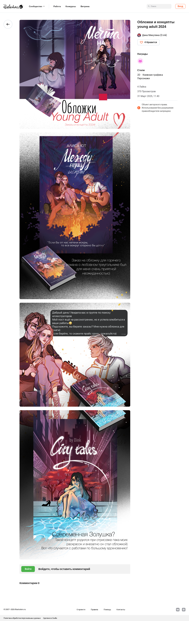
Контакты (121, 609)
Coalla (54, 618)
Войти (28, 569)
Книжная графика (153, 74)
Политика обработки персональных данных (22, 618)
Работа (57, 6)
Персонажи (143, 78)
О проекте (81, 609)
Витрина (85, 6)
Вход (180, 6)
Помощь (107, 609)
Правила (94, 609)
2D (138, 74)
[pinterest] (183, 609)
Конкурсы (71, 6)
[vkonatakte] (178, 609)
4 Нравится (150, 42)
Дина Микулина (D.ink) (154, 35)
